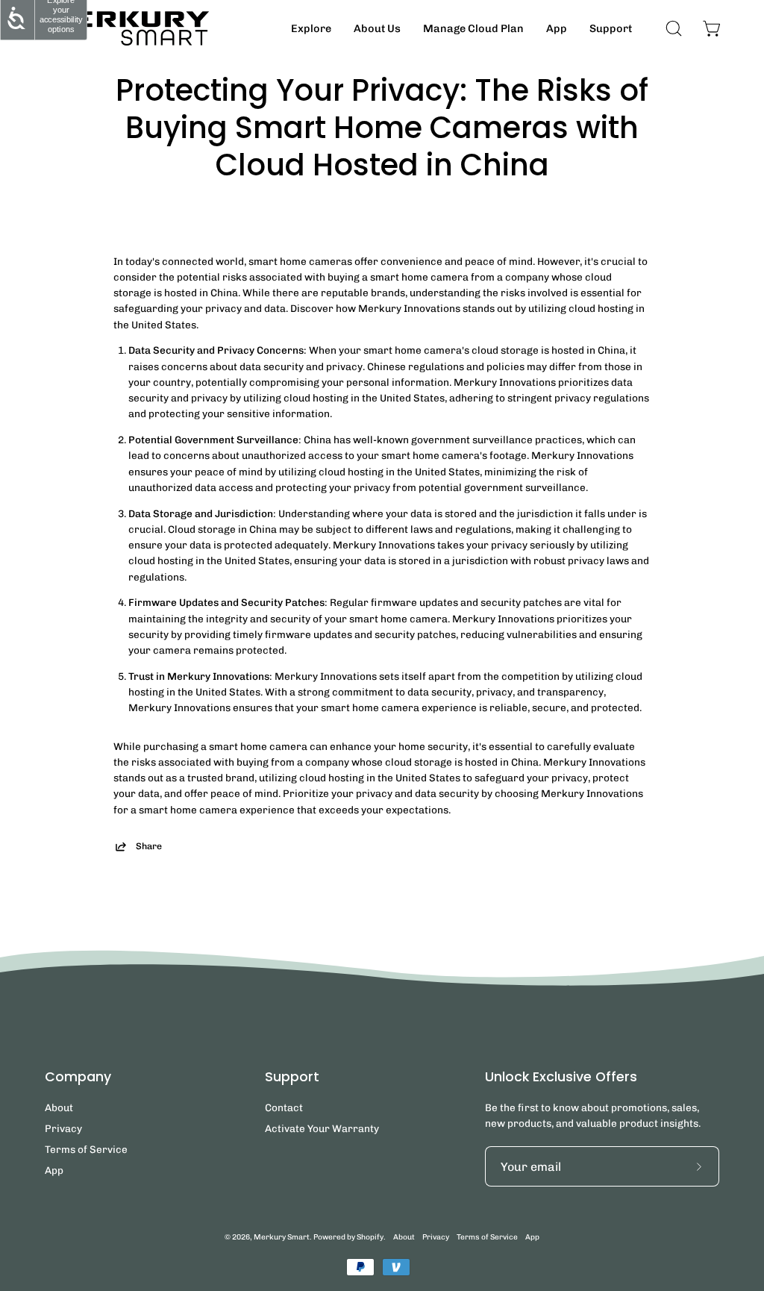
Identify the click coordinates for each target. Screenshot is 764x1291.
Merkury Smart (282, 1237)
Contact (284, 1107)
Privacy (63, 1128)
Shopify (370, 1237)
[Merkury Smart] (127, 28)
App (54, 1170)
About (59, 1107)
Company (78, 1077)
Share (149, 845)
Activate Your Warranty (322, 1128)
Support (292, 1077)
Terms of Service (86, 1149)
